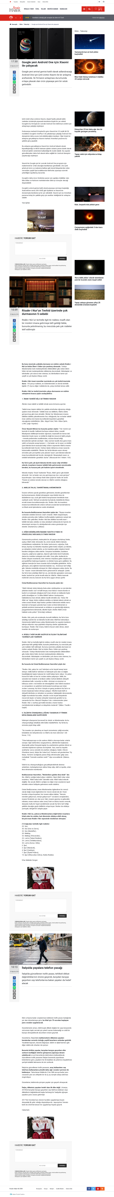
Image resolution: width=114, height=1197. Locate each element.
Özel (37, 9)
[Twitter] (14, 75)
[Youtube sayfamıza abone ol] (98, 1189)
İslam (43, 9)
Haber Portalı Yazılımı (18, 1194)
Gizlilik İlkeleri (60, 1189)
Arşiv (39, 1)
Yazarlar (16, 1)
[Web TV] (99, 2)
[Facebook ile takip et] (89, 1189)
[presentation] (16, 18)
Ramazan (63, 9)
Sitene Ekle (45, 1)
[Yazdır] (14, 88)
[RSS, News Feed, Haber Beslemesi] (102, 1189)
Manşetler (22, 1)
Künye (46, 1189)
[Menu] (84, 9)
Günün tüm (98, 17)
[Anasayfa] (10, 1)
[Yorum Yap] (14, 91)
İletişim (52, 1189)
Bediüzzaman (52, 9)
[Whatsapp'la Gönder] (14, 82)
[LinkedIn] (14, 78)
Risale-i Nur (29, 9)
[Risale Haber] (14, 9)
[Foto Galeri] (104, 2)
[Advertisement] (47, 102)
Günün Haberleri (31, 1)
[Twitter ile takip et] (93, 1189)
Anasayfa (39, 1189)
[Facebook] (14, 72)
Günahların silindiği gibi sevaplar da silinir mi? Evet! (48, 17)
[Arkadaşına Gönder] (14, 85)
